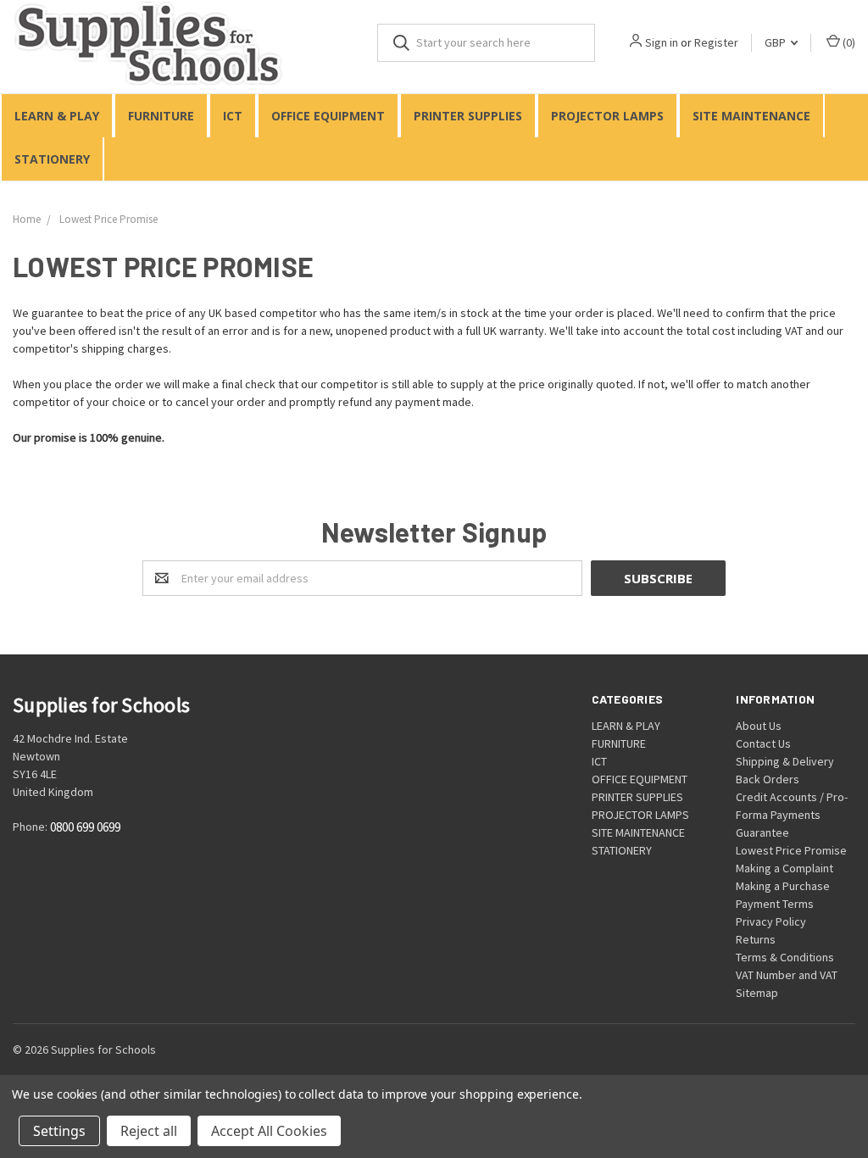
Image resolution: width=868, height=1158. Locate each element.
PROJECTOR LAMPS (607, 116)
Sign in (661, 42)
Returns (756, 939)
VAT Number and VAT (786, 975)
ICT (232, 116)
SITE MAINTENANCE (751, 116)
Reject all (148, 1131)
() (847, 42)
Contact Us (763, 743)
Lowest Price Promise (791, 850)
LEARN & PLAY (56, 116)
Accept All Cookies (269, 1131)
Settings (59, 1131)
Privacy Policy (771, 921)
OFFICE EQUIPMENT (328, 116)
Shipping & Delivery (785, 761)
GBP (776, 42)
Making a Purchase (783, 886)
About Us (759, 725)
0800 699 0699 (85, 828)
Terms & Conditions (785, 957)
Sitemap (757, 992)
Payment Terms (775, 903)
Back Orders (767, 779)
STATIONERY (52, 159)
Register (716, 42)
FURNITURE (161, 116)
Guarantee (762, 832)
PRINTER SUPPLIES (468, 116)
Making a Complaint (784, 868)
